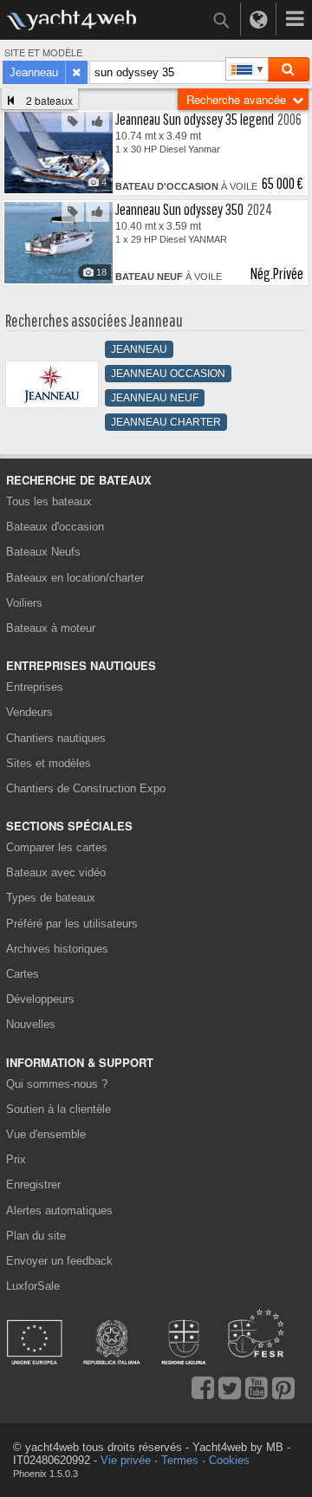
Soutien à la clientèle (58, 1109)
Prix (16, 1159)
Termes (179, 1460)
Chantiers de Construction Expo (86, 788)
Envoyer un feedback (59, 1260)
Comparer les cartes (56, 847)
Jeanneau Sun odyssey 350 (179, 209)
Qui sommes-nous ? (56, 1083)
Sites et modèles (48, 763)
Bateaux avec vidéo (56, 872)
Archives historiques (57, 948)
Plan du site (36, 1235)
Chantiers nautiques (56, 738)
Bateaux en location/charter (75, 577)
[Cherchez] (287, 69)
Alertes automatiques (59, 1210)
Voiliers (24, 602)
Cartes (22, 973)
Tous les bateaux (49, 501)
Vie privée (126, 1460)
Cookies (229, 1460)
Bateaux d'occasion (55, 526)
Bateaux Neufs (43, 551)
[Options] (294, 19)
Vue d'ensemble (46, 1134)
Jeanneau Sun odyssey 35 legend (194, 119)
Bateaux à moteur (50, 628)
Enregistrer (33, 1184)
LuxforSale (33, 1285)
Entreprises (34, 686)
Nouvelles (30, 1024)
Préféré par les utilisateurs (72, 923)
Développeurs (43, 999)
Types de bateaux (50, 897)
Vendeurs (29, 712)
